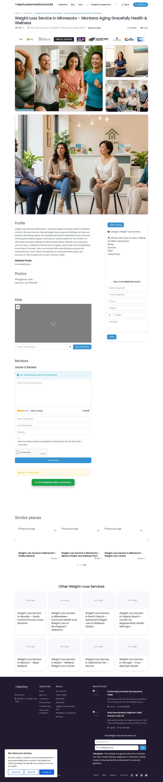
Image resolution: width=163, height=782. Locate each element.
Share (145, 28)
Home (17, 13)
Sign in (126, 4)
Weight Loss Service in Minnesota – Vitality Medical (37, 554)
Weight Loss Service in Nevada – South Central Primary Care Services (30, 618)
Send (111, 337)
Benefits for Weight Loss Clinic (26, 700)
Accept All (46, 772)
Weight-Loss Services (130, 231)
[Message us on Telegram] (141, 775)
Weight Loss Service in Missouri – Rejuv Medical (29, 663)
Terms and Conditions (43, 711)
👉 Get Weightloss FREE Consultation (53, 482)
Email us (21, 695)
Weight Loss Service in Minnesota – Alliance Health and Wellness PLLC (80, 554)
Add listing (142, 4)
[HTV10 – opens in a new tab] (71, 39)
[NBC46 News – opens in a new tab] (120, 39)
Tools (80, 4)
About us (43, 695)
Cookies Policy (45, 706)
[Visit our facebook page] (132, 775)
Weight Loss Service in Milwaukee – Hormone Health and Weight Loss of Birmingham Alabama (64, 621)
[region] (31, 763)
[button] (15, 540)
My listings (60, 699)
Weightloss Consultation (66, 713)
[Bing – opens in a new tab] (21, 39)
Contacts (124, 775)
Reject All (31, 772)
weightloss (27, 13)
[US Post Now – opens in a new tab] (89, 39)
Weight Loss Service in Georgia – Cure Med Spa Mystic (131, 663)
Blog (72, 4)
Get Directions (82, 346)
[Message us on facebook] (146, 775)
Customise (15, 772)
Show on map (94, 27)
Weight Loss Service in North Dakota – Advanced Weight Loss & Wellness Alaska (97, 619)
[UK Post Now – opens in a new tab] (107, 39)
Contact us (44, 699)
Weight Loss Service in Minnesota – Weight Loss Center (124, 554)
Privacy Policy (44, 702)
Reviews (21, 361)
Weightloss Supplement (101, 4)
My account (61, 691)
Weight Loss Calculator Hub (65, 707)
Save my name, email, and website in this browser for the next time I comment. (50, 443)
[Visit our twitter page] (137, 775)
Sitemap (59, 717)
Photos (20, 273)
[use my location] (70, 347)
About (96, 775)
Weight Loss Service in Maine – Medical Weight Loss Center (63, 663)
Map (18, 299)
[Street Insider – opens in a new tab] (35, 39)
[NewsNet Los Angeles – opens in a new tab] (133, 39)
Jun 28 (112, 728)
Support (113, 775)
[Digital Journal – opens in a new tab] (54, 39)
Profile (20, 223)
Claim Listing (115, 225)
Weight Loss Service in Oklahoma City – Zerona (97, 663)
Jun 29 (112, 707)
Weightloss (63, 4)
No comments (124, 707)
